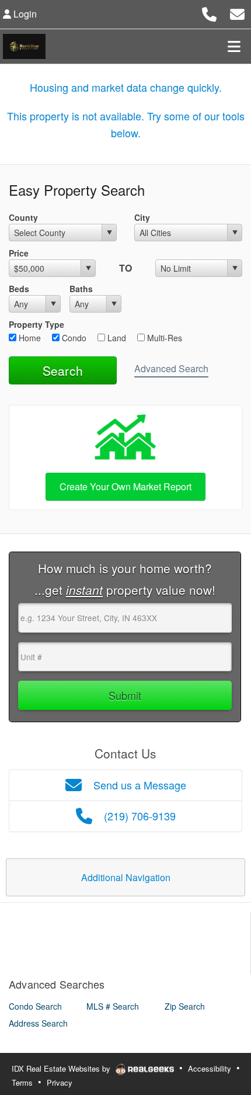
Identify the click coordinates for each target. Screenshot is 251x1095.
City (142, 217)
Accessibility (209, 1068)
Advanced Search (171, 368)
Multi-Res (163, 338)
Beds (19, 288)
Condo (73, 338)
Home (28, 338)
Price (19, 253)
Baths (81, 288)
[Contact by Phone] (209, 12)
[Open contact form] (237, 12)
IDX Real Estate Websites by (62, 1068)
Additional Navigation (125, 877)
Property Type (36, 324)
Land (115, 338)
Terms (22, 1082)
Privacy (59, 1082)
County (23, 217)
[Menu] (234, 46)
